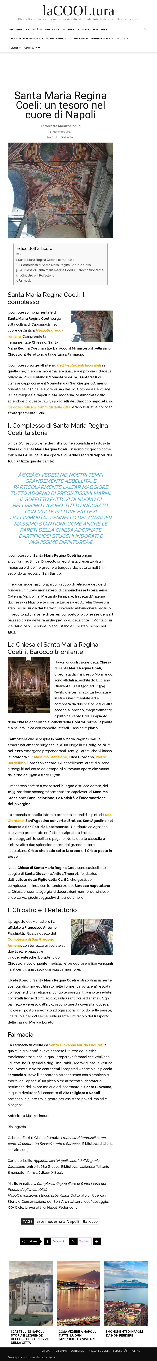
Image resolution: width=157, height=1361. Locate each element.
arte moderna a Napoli (57, 1221)
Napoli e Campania (60, 137)
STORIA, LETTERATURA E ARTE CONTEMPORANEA (36, 38)
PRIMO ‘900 (99, 29)
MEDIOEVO (50, 29)
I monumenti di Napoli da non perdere (124, 1333)
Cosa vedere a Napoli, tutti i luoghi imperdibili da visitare (77, 1335)
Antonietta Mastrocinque (60, 126)
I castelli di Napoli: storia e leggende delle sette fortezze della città (30, 1337)
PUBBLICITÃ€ (120, 1350)
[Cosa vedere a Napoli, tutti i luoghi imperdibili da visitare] (78, 1293)
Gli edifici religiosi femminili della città (39, 407)
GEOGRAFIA (30, 47)
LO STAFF (47, 1350)
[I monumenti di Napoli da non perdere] (126, 1293)
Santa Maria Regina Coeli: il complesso (46, 260)
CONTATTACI (78, 1350)
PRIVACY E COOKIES (99, 1350)
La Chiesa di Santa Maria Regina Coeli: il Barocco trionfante (61, 270)
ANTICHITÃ (32, 29)
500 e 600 (67, 29)
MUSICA (121, 38)
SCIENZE (13, 47)
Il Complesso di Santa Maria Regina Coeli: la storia (54, 265)
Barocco (90, 1221)
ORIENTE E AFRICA (101, 38)
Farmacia (24, 280)
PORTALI (135, 1350)
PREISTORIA (16, 29)
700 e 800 (82, 29)
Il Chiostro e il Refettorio (36, 275)
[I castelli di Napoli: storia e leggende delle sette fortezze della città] (31, 1293)
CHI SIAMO (61, 1350)
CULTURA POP (77, 38)
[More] (97, 1241)
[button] (144, 29)
